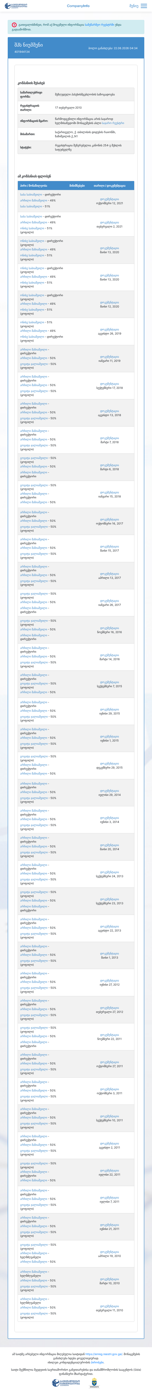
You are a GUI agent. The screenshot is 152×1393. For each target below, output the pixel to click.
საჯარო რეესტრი (113, 123)
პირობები (97, 1362)
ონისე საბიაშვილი (32, 228)
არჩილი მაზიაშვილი (33, 200)
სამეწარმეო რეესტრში (99, 24)
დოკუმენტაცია (109, 199)
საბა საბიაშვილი (31, 194)
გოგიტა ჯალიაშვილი (34, 364)
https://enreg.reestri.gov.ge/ (104, 1354)
